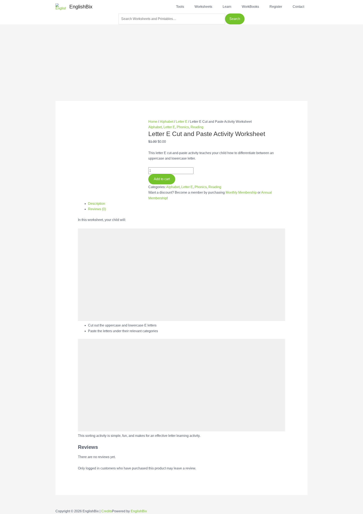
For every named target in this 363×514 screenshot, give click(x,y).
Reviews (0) (97, 209)
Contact (298, 6)
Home (152, 121)
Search (234, 19)
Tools (180, 6)
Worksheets (203, 6)
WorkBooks (250, 6)
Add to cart (162, 179)
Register (276, 6)
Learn (227, 6)
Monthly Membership (241, 192)
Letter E (181, 121)
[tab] (186, 203)
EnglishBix (80, 6)
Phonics (183, 127)
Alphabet (166, 121)
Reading (197, 127)
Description (96, 203)
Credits (106, 511)
